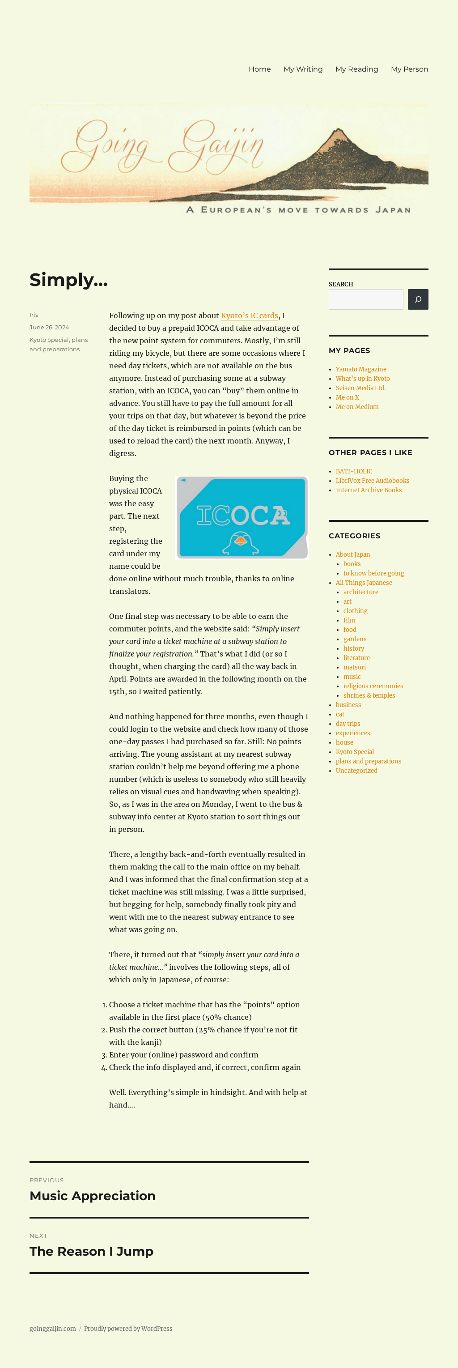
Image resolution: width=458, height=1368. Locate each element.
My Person (409, 69)
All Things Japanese (364, 583)
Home (260, 69)
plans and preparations (369, 761)
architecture (361, 592)
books (352, 564)
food (350, 630)
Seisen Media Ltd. (361, 388)
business (348, 705)
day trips (348, 724)
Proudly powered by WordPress (128, 1329)
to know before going (374, 573)
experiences (353, 733)
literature (357, 658)
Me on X (347, 397)
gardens (355, 639)
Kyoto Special (49, 339)
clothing (356, 611)
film (350, 620)
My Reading (356, 69)
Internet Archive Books (369, 490)
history (354, 648)
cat (340, 714)
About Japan (353, 554)
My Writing (303, 69)
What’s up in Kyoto (363, 379)
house (344, 742)
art (348, 601)
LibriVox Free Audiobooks (373, 481)
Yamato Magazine (361, 369)
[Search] (418, 299)
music (352, 677)
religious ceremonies (373, 686)
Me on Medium (357, 407)
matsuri (355, 667)
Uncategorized (356, 771)
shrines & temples (369, 695)
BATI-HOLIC (354, 471)
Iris (34, 314)
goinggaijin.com (53, 1329)
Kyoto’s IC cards (249, 315)
